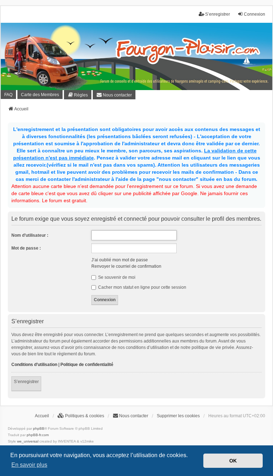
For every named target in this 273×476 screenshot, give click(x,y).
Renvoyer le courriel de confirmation (126, 266)
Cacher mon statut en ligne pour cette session (141, 287)
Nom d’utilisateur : (29, 235)
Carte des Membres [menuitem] (40, 94)
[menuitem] (77, 94)
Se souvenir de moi (116, 277)
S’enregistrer (26, 381)
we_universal (27, 441)
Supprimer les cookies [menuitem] (178, 415)
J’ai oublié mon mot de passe (119, 259)
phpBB (38, 428)
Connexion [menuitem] (254, 14)
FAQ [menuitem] (8, 94)
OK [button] (233, 461)
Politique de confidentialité (86, 364)
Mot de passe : (26, 248)
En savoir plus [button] (29, 465)
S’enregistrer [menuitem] (217, 14)
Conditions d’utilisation (34, 364)
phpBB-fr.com (38, 435)
